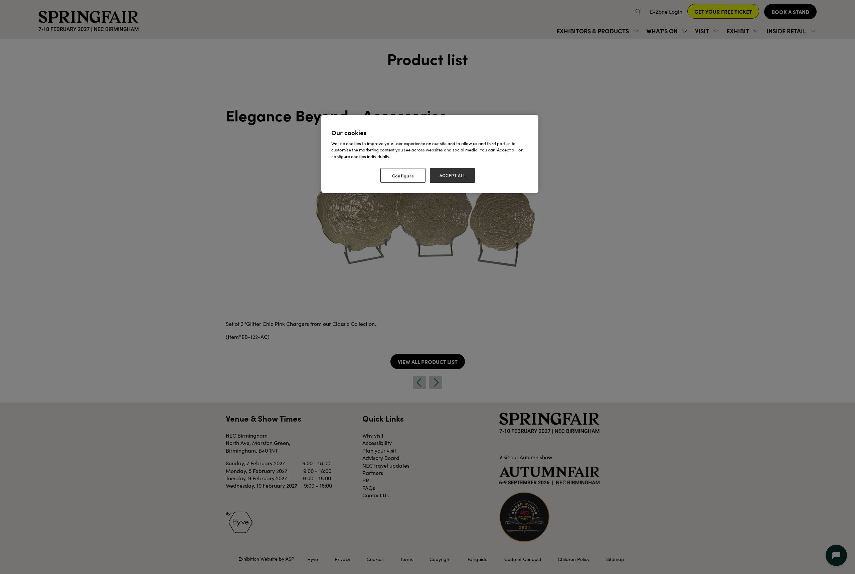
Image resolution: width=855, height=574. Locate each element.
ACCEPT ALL (453, 175)
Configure (403, 175)
